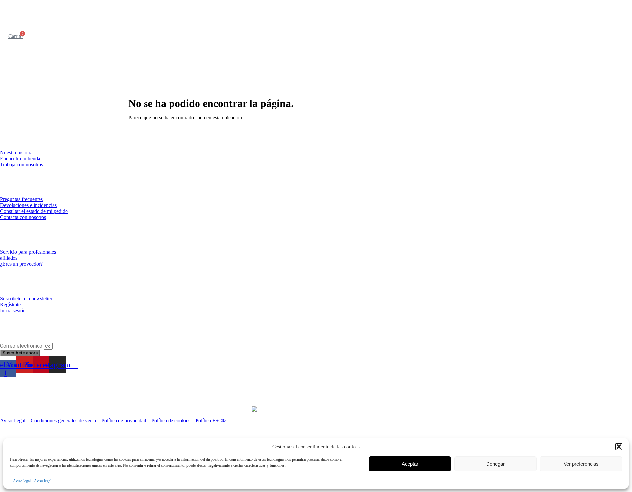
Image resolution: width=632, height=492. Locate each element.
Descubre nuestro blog (40, 394)
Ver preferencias (581, 464)
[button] (619, 446)
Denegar (495, 464)
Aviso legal (22, 481)
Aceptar (410, 464)
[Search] (436, 76)
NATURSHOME (27, 17)
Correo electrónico (22, 346)
